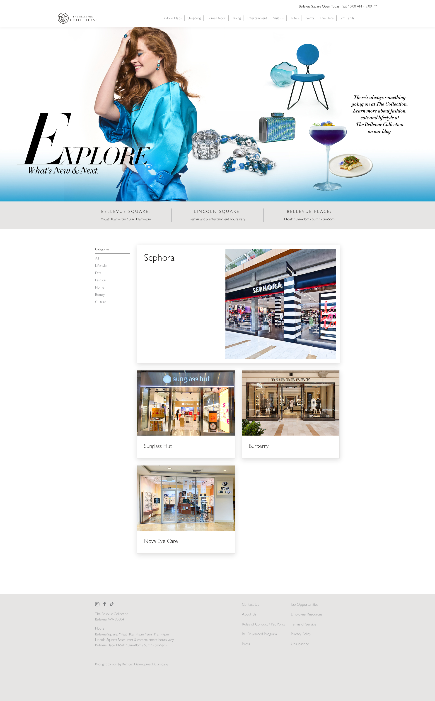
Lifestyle (100, 265)
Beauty (100, 294)
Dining (236, 18)
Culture (100, 302)
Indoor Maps (173, 18)
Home (99, 287)
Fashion (100, 280)
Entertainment (257, 18)
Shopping (194, 18)
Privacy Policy (301, 634)
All (97, 258)
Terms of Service (303, 624)
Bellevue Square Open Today (319, 6)
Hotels (294, 18)
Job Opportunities (304, 604)
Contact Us (250, 604)
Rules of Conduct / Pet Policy (263, 624)
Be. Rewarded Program (259, 634)
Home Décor (216, 18)
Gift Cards (346, 18)
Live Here (327, 18)
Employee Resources (306, 614)
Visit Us (278, 18)
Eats (98, 273)
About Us (249, 614)
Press (246, 644)
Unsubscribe (300, 644)
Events (309, 18)
